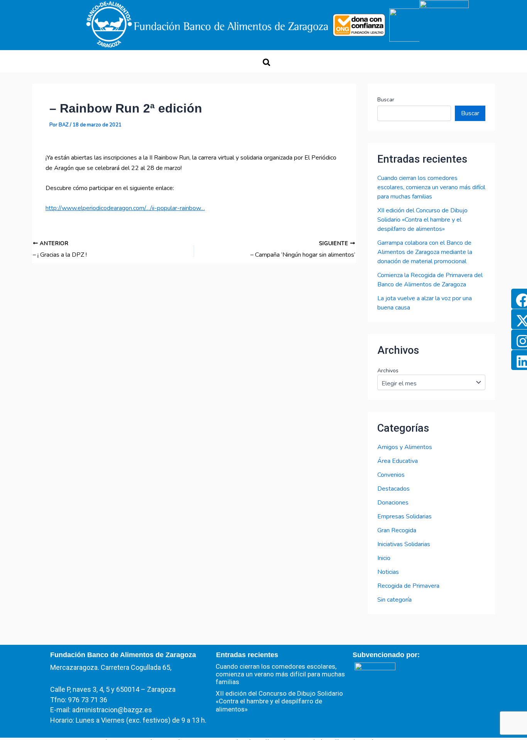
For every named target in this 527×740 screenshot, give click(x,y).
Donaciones (393, 502)
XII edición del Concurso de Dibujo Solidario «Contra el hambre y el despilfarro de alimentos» (422, 219)
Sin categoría (394, 599)
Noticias (388, 572)
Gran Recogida (396, 530)
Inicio (383, 558)
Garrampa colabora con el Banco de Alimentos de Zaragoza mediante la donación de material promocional (424, 252)
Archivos (388, 370)
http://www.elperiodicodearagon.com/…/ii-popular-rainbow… (125, 208)
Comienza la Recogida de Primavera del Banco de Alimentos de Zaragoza (430, 280)
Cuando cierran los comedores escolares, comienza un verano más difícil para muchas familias (431, 187)
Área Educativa (397, 461)
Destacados (393, 488)
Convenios (391, 475)
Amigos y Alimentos (404, 447)
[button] (266, 62)
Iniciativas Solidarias (403, 544)
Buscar (385, 99)
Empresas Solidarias (404, 516)
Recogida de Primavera (408, 586)
